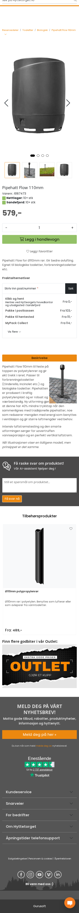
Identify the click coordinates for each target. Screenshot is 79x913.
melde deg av (44, 745)
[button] (32, 156)
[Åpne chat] (69, 902)
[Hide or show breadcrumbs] (5, 34)
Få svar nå (12, 499)
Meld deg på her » (39, 734)
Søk (70, 288)
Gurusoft (39, 906)
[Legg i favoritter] (71, 529)
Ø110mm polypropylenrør (22, 591)
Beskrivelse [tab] (39, 358)
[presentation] (7, 103)
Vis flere (13, 332)
